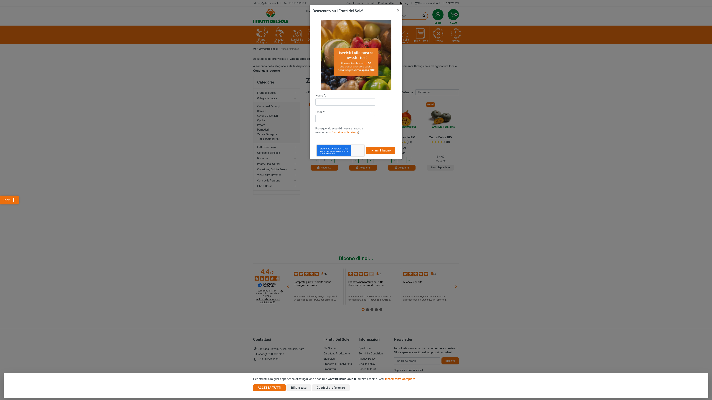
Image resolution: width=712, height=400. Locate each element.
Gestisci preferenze (331, 387)
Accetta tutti (269, 387)
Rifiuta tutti (298, 387)
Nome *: (320, 95)
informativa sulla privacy (343, 132)
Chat (6, 200)
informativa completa (400, 379)
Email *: (320, 112)
